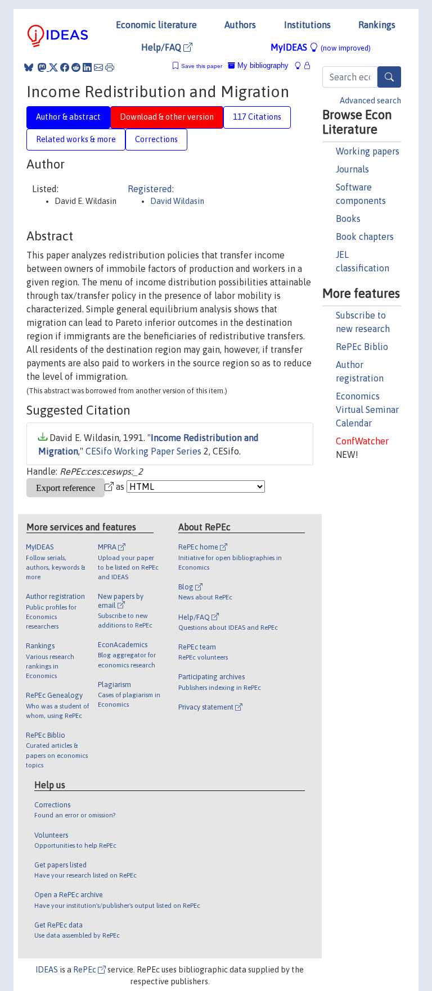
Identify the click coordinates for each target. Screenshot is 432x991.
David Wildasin (177, 201)
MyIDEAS (321, 47)
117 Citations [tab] (257, 116)
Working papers (367, 151)
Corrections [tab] (156, 139)
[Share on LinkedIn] (87, 67)
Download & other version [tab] (167, 116)
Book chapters (365, 236)
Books (348, 218)
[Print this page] (109, 67)
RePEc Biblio (362, 347)
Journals (352, 169)
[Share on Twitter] (53, 67)
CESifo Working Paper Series (143, 451)
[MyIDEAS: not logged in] (301, 65)
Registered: (151, 189)
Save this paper (201, 66)
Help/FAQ (162, 47)
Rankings (376, 25)
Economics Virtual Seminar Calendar (367, 409)
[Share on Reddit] (75, 67)
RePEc (85, 969)
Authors (240, 25)
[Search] (389, 77)
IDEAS (46, 969)
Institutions (307, 25)
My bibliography (262, 65)
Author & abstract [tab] (68, 116)
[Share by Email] (98, 67)
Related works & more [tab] (76, 139)
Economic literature (156, 25)
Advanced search (370, 100)
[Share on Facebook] (64, 67)
